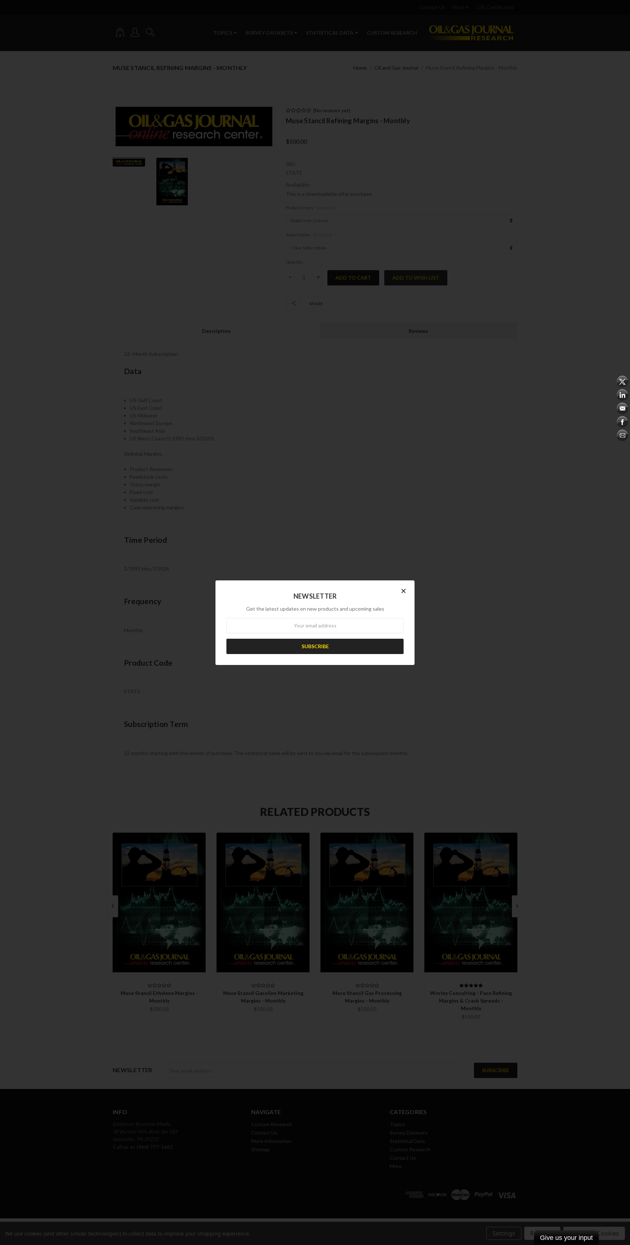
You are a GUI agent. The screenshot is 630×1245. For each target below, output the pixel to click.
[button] (403, 590)
